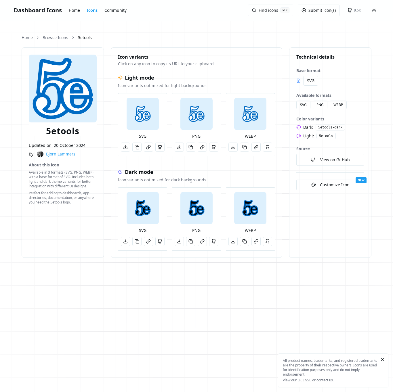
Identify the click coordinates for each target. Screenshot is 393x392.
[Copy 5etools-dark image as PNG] (190, 241)
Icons (92, 10)
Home (74, 10)
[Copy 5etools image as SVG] (137, 147)
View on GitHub (335, 159)
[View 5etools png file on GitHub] (213, 147)
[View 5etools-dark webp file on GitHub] (267, 241)
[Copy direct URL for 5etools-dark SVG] (148, 241)
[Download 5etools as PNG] (179, 147)
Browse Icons (55, 37)
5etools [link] (85, 37)
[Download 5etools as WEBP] (233, 147)
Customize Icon (335, 184)
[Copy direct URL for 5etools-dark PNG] (202, 241)
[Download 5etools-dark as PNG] (179, 241)
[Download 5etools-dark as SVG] (125, 241)
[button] (143, 114)
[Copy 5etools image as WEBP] (244, 147)
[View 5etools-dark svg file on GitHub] (160, 241)
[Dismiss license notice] (382, 359)
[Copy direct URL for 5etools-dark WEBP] (256, 241)
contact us (324, 380)
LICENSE (304, 380)
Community (115, 10)
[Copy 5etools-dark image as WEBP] (244, 241)
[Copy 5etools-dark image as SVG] (137, 241)
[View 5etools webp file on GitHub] (267, 147)
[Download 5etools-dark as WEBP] (233, 241)
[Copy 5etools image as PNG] (190, 147)
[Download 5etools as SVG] (125, 147)
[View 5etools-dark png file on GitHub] (213, 241)
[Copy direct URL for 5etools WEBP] (256, 147)
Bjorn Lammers (60, 154)
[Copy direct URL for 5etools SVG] (148, 147)
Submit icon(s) (322, 10)
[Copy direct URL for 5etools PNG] (202, 147)
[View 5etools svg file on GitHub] (160, 147)
